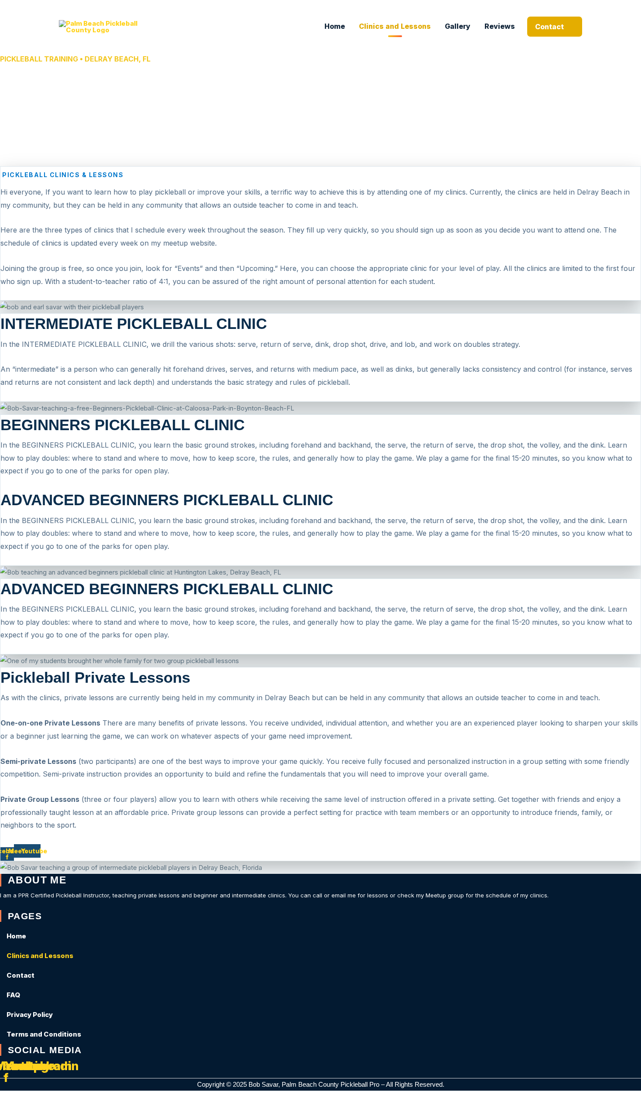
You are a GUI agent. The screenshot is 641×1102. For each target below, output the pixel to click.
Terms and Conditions (44, 1034)
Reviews (499, 26)
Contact (549, 26)
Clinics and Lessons (395, 26)
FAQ (13, 995)
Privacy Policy (30, 1014)
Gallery (458, 26)
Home (334, 26)
